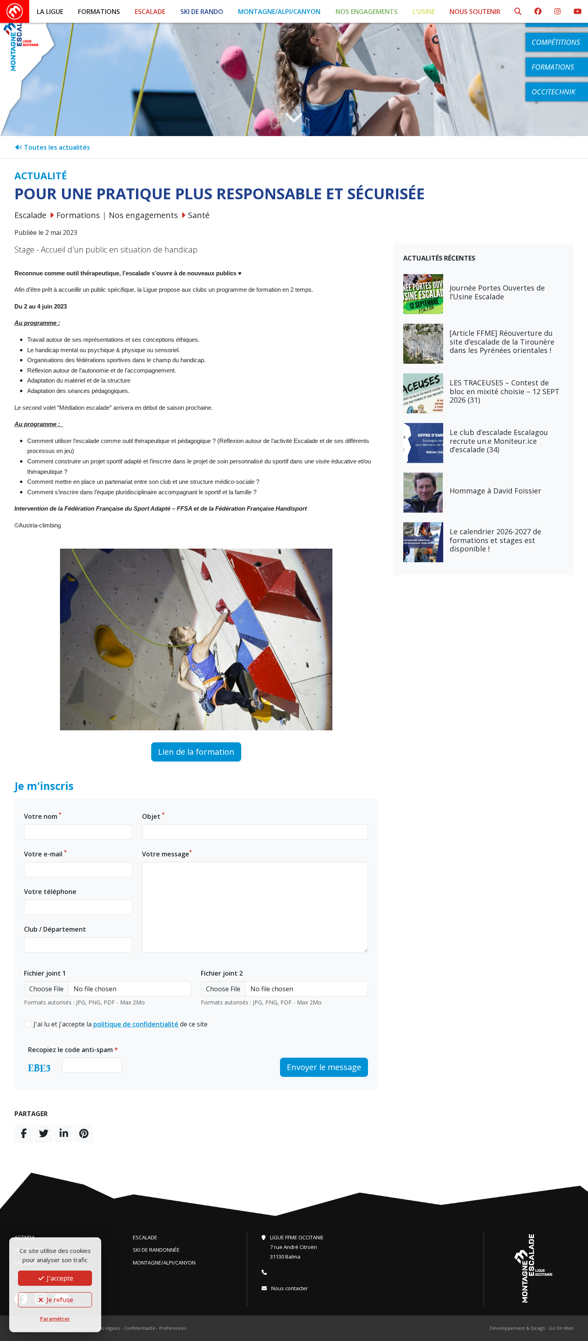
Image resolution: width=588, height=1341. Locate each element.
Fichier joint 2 (222, 973)
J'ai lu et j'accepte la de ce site (121, 1024)
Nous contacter (289, 1288)
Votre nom (43, 816)
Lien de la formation (196, 751)
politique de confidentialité (135, 1024)
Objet (153, 816)
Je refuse (59, 1299)
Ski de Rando (201, 11)
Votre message (167, 853)
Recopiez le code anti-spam (73, 1049)
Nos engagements (367, 11)
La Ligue (50, 11)
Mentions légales (102, 1328)
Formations (99, 11)
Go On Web (561, 1328)
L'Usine (423, 11)
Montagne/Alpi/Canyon (279, 11)
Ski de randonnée (156, 1249)
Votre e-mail (45, 853)
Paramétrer (55, 1318)
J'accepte (59, 1278)
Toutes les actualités (56, 147)
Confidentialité (139, 1328)
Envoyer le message (324, 1067)
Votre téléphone (50, 891)
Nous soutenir (475, 11)
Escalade (150, 11)
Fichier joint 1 (45, 973)
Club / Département (55, 929)
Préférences (172, 1328)
